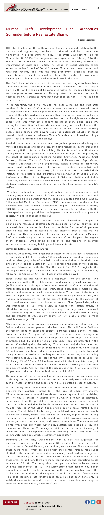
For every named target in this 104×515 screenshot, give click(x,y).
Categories (52, 9)
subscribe (10, 502)
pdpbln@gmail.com (32, 510)
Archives (64, 9)
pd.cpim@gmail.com (33, 507)
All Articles (38, 8)
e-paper (75, 9)
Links (84, 9)
